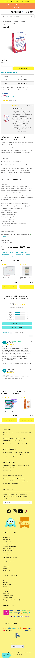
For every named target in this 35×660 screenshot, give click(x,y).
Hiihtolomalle (19, 252)
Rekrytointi (6, 586)
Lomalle (12, 254)
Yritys (4, 580)
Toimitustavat (7, 542)
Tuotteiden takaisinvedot (10, 557)
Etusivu (3, 21)
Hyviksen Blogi (7, 584)
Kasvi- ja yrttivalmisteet (7, 24)
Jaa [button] (5, 363)
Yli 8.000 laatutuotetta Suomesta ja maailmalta (17, 1)
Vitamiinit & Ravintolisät (12, 21)
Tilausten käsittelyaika (9, 546)
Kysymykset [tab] (18, 332)
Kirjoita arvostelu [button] (18, 323)
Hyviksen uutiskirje (8, 550)
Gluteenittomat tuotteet (8, 252)
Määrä (2, 65)
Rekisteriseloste (7, 571)
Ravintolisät (22, 21)
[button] (31, 12)
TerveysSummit (7, 597)
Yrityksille (5, 555)
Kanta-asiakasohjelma (9, 548)
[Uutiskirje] (30, 502)
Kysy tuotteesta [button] (18, 327)
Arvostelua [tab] (6, 332)
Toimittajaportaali (8, 595)
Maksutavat (6, 539)
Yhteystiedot (6, 537)
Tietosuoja (6, 566)
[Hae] (32, 16)
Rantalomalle (19, 254)
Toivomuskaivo (7, 553)
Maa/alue (14, 644)
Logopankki (6, 593)
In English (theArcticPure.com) (11, 600)
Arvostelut (6, 582)
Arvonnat (5, 591)
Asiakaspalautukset (8, 544)
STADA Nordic (5, 237)
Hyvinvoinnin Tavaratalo (24, 653)
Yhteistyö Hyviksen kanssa (10, 589)
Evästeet (5, 568)
